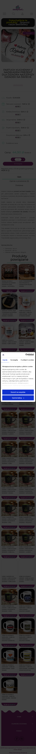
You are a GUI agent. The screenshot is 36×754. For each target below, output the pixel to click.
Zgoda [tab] (4, 360)
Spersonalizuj (17, 398)
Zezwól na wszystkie (18, 392)
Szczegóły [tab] (14, 360)
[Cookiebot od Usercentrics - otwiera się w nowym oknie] (25, 355)
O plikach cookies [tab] (27, 360)
